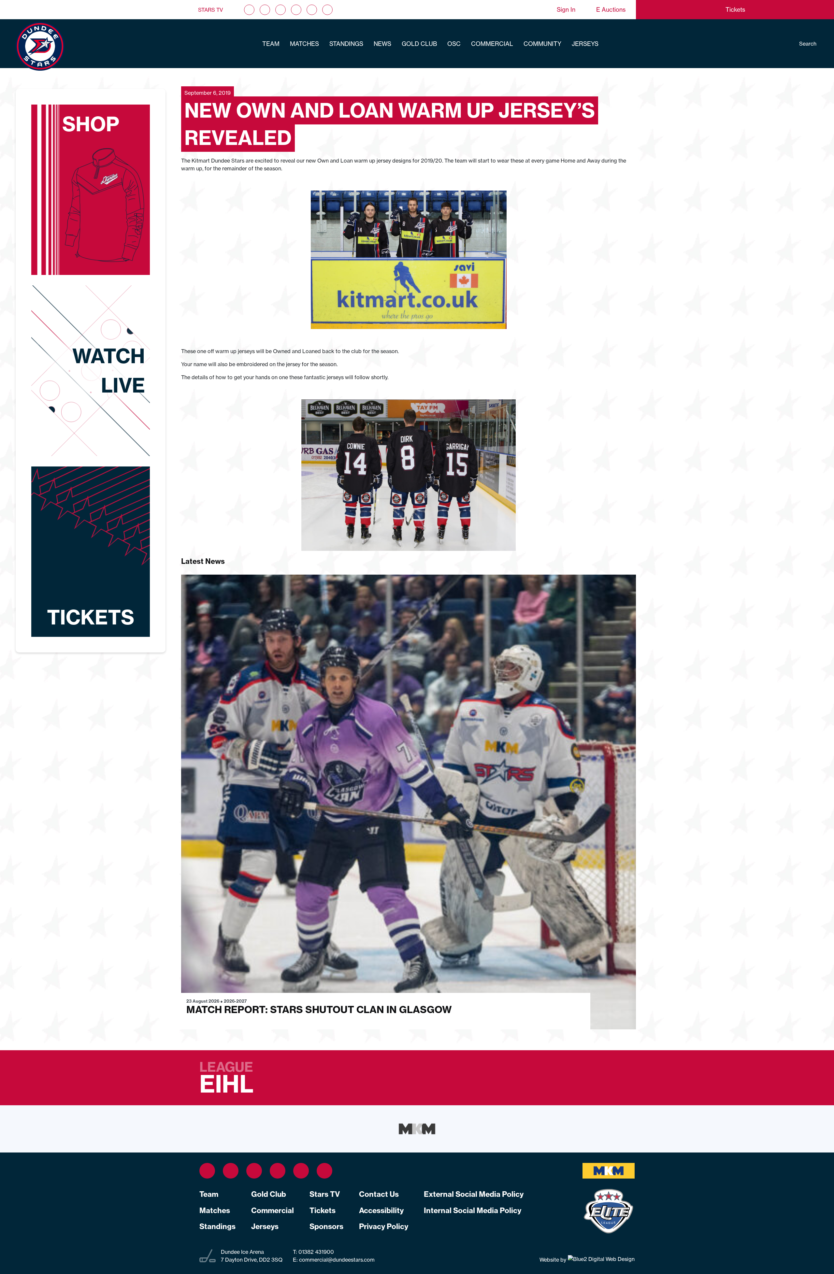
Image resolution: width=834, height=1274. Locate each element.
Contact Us (379, 1194)
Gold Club (419, 44)
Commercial (492, 44)
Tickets (322, 1210)
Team (271, 44)
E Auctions (611, 9)
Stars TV (210, 10)
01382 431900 (315, 1252)
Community (542, 44)
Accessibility (381, 1210)
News (382, 44)
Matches (304, 44)
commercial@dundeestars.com (337, 1259)
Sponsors (326, 1226)
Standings (346, 44)
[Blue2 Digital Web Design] (600, 1260)
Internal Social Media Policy (472, 1210)
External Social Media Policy (474, 1194)
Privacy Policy (383, 1226)
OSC (454, 44)
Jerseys (585, 44)
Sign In (566, 9)
